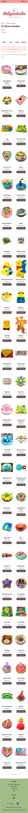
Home (2, 23)
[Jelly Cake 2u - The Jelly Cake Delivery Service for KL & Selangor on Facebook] (14, 798)
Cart (25, 1)
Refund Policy (22, 809)
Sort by (3, 29)
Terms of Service (6, 809)
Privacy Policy (14, 809)
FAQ (14, 791)
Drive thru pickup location (14, 784)
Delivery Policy (14, 786)
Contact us (14, 788)
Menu (5, 1)
